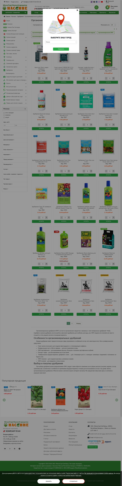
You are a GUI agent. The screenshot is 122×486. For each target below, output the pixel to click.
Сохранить (61, 49)
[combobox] (61, 42)
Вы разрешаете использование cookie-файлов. (99, 473)
